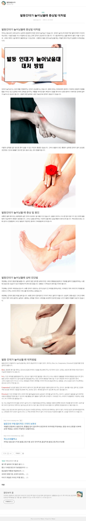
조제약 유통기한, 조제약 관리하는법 (14, 474)
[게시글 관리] (10, 453)
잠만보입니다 (11, 2)
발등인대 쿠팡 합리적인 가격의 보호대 (20, 424)
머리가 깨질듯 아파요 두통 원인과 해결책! (14, 477)
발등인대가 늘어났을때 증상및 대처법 (43, 15)
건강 (43, 12)
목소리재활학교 (10, 439)
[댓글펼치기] (5, 485)
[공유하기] (8, 453)
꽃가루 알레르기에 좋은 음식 (12, 464)
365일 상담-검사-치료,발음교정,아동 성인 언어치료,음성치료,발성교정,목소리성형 (34, 442)
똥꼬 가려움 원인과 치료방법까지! (13, 467)
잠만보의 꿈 (9, 493)
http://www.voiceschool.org (12, 436)
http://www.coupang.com (11, 420)
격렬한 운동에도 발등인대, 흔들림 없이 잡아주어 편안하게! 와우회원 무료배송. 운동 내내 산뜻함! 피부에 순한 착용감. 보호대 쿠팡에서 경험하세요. (42, 428)
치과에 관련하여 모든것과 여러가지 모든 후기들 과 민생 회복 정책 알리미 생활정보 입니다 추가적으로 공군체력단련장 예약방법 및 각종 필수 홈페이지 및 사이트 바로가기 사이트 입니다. (40, 496)
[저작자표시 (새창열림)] (23, 453)
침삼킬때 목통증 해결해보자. (12, 471)
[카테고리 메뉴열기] (82, 3)
